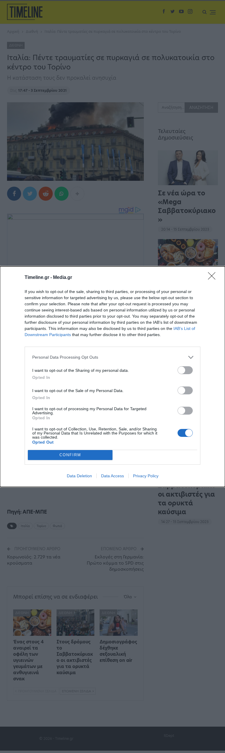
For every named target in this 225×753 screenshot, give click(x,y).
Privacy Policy (145, 475)
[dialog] (112, 376)
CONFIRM (70, 455)
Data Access (112, 475)
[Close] (213, 277)
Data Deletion (79, 475)
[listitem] (112, 357)
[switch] (185, 370)
